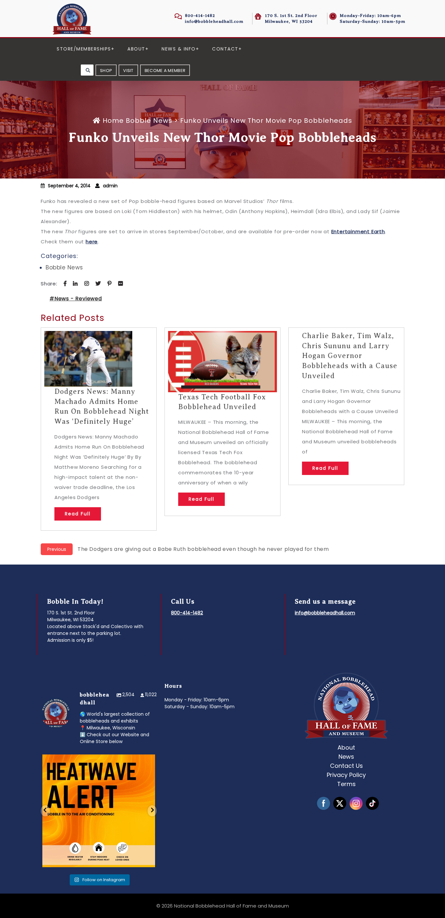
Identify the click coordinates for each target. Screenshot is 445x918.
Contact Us (346, 766)
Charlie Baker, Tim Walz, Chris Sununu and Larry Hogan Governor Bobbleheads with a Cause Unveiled (349, 356)
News (346, 757)
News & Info (179, 49)
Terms (346, 784)
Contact (225, 49)
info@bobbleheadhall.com (214, 21)
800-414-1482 (200, 15)
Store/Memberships (84, 49)
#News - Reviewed (76, 298)
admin (110, 185)
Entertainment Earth (358, 231)
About (136, 49)
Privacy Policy (346, 775)
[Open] (98, 810)
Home (113, 120)
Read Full (78, 513)
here (92, 241)
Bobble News (149, 120)
